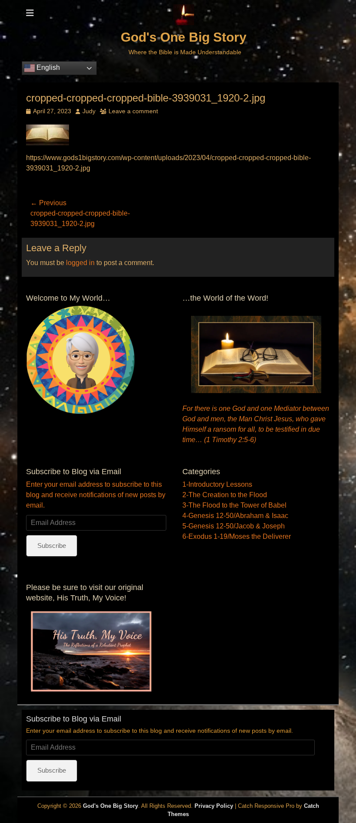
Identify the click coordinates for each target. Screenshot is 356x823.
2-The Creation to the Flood (224, 494)
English (47, 67)
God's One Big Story (184, 37)
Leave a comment (133, 111)
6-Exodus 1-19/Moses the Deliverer (236, 536)
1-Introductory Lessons (217, 484)
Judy (89, 111)
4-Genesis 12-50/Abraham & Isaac (235, 515)
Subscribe (51, 545)
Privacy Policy (213, 806)
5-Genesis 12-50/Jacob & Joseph (233, 526)
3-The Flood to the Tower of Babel (234, 505)
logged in (80, 262)
